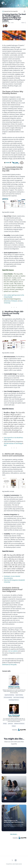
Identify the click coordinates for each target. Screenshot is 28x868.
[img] (3, 25)
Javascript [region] (10, 723)
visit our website (13, 651)
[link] (3, 25)
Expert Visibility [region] (19, 695)
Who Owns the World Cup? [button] (12, 764)
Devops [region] (5, 723)
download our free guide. (9, 664)
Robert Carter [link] (14, 686)
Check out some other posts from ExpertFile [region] (14, 743)
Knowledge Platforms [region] (14, 699)
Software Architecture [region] (19, 723)
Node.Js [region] (13, 726)
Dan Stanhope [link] (14, 715)
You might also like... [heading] (14, 739)
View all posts (14, 834)
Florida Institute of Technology (13, 443)
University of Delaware (10, 301)
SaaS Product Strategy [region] (18, 697)
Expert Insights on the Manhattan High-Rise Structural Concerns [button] (13, 822)
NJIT (5, 445)
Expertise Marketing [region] (9, 695)
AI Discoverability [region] (8, 697)
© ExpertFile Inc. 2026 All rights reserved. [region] (14, 864)
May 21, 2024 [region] (7, 22)
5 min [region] (12, 22)
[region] (14, 349)
